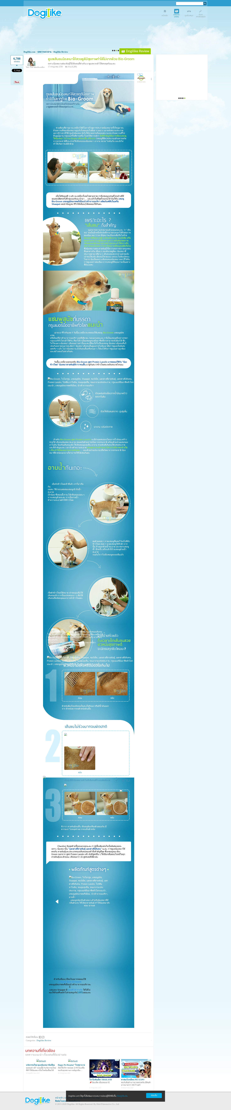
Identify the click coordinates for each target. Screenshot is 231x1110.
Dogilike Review (44, 1040)
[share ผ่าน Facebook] (40, 1037)
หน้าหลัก (59, 1098)
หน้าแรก (165, 13)
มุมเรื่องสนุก (189, 13)
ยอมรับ (154, 1095)
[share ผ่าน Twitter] (43, 1037)
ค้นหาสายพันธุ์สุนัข (201, 13)
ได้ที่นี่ (80, 992)
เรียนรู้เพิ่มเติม (122, 1096)
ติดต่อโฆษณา (61, 1101)
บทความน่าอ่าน (177, 13)
